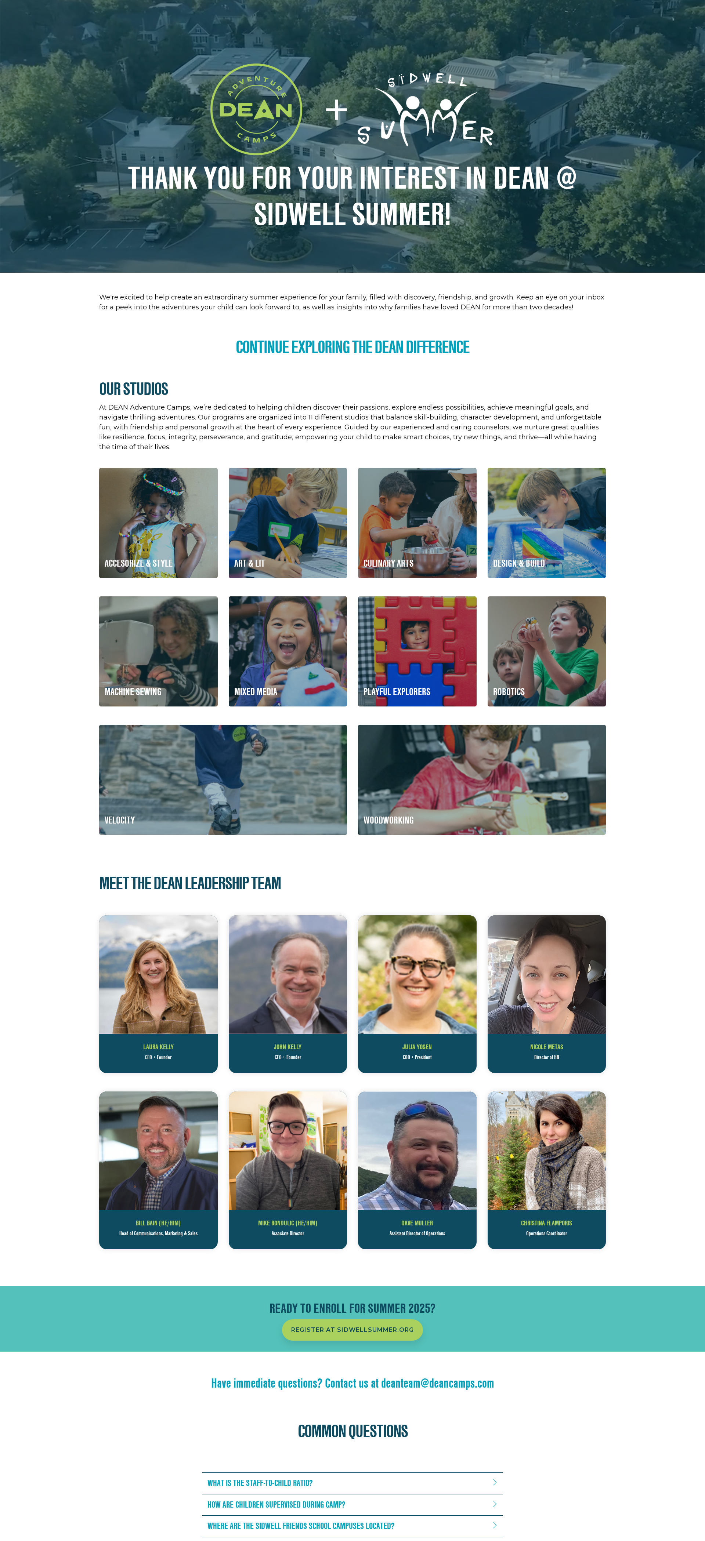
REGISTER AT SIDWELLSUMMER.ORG (352, 1329)
